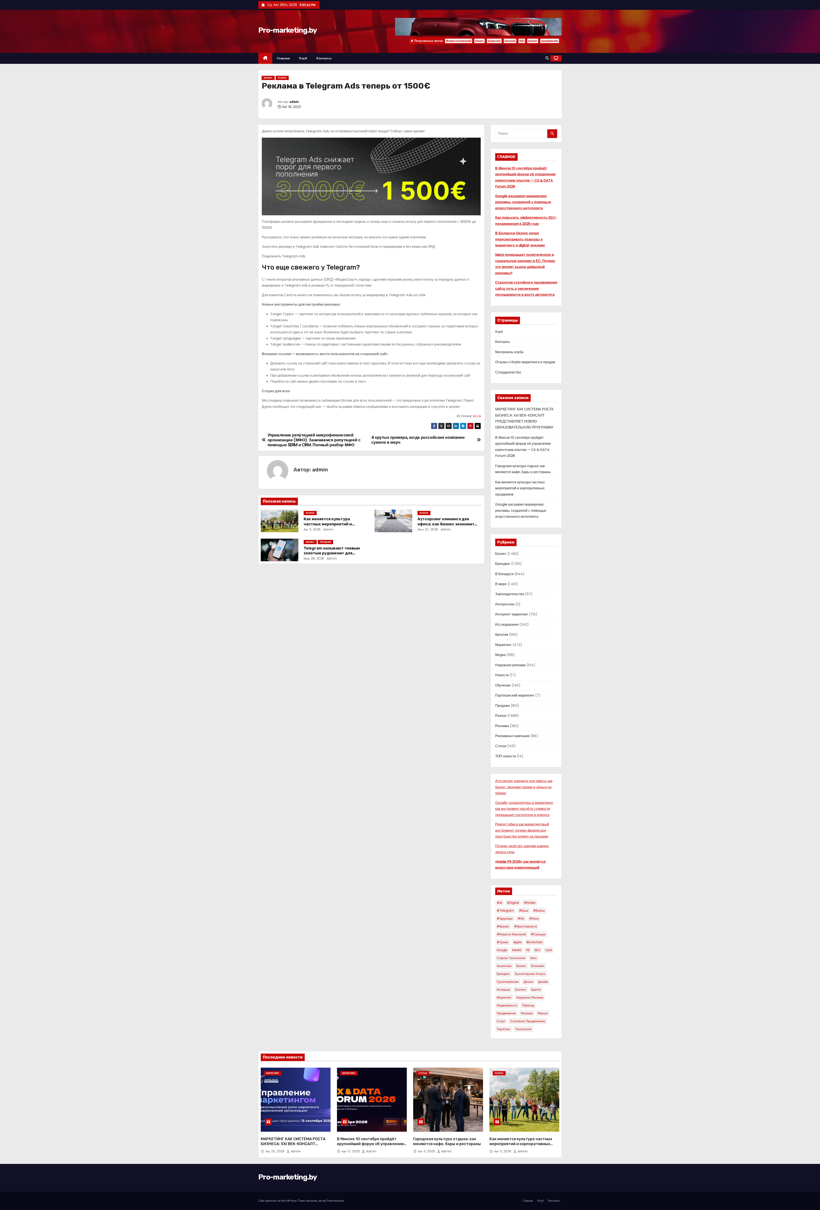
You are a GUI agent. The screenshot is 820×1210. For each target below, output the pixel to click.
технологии (523, 1029)
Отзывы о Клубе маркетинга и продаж (525, 362)
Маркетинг (503, 644)
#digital (513, 903)
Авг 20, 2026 (275, 1151)
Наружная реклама (510, 665)
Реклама (502, 725)
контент (520, 989)
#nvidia (529, 903)
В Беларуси (504, 573)
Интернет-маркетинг (511, 614)
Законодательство (509, 594)
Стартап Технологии (511, 958)
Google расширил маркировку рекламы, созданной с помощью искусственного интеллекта (523, 202)
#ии (521, 918)
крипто (536, 989)
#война (539, 910)
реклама (510, 41)
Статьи (500, 745)
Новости (502, 675)
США (548, 950)
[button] (547, 58)
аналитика (504, 966)
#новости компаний (458, 41)
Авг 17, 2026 (351, 1151)
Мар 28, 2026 (314, 558)
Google (502, 950)
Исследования (506, 624)
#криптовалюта (525, 926)
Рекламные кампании (512, 735)
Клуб (303, 58)
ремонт (532, 41)
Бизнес (268, 77)
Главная (283, 58)
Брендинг (502, 563)
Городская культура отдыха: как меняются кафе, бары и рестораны (447, 1141)
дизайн (543, 982)
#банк (523, 910)
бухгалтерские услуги (530, 974)
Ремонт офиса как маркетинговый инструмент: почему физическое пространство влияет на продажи (522, 830)
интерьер (503, 989)
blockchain (535, 942)
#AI (499, 903)
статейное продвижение (527, 1021)
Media (516, 950)
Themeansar (335, 1201)
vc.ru (477, 416)
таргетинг (503, 1029)
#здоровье (505, 918)
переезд (528, 1005)
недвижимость (507, 1005)
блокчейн (537, 966)
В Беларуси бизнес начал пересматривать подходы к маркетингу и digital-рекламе (520, 239)
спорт (501, 1021)
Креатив (501, 634)
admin (294, 102)
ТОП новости (505, 756)
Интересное (504, 604)
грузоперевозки (508, 982)
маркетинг (494, 41)
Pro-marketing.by (287, 30)
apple (517, 942)
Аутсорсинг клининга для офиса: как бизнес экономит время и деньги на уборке (445, 524)
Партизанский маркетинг (514, 695)
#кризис (503, 926)
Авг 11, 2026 (312, 529)
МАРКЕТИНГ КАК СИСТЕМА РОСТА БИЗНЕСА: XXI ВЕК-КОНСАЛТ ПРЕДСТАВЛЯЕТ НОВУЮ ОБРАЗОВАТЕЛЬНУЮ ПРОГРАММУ (293, 1147)
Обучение (503, 685)
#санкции (538, 934)
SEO (521, 41)
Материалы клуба (509, 352)
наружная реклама (529, 997)
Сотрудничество (508, 372)
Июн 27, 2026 (427, 529)
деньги (528, 982)
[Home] (265, 58)
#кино (534, 918)
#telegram (505, 910)
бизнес (479, 41)
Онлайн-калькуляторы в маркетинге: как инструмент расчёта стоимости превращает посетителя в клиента (524, 808)
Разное (282, 77)
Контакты (324, 58)
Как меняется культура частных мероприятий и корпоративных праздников (332, 524)
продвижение (549, 41)
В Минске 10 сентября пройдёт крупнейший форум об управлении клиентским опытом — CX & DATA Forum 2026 (370, 1147)
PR (528, 950)
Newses (311, 1201)
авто (533, 958)
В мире (501, 584)
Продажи (325, 542)
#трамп (502, 942)
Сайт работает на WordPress (277, 1201)
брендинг (503, 974)
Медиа (500, 654)
